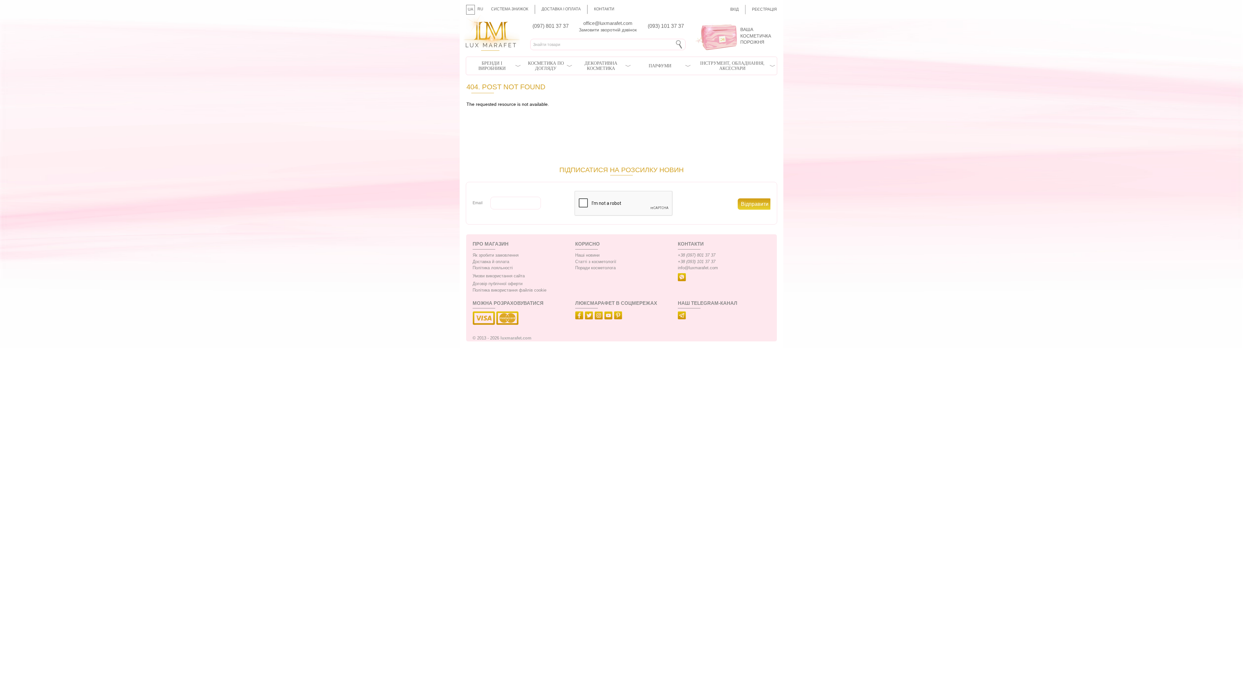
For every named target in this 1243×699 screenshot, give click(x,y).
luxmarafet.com (516, 338)
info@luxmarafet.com (698, 268)
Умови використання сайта (499, 276)
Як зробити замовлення (496, 255)
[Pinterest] (619, 316)
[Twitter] (590, 316)
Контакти (604, 9)
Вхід (734, 9)
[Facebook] (580, 316)
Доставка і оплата (561, 9)
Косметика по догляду (546, 66)
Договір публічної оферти (497, 284)
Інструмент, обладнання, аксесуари (732, 66)
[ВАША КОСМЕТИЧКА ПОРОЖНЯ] (734, 22)
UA (470, 9)
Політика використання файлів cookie (509, 290)
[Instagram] (599, 316)
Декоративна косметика (601, 66)
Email (478, 203)
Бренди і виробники (492, 66)
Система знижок (509, 9)
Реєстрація (764, 9)
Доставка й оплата (491, 262)
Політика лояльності (493, 268)
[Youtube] (609, 316)
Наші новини (587, 255)
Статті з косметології (595, 262)
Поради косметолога (595, 268)
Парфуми (660, 65)
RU (480, 9)
